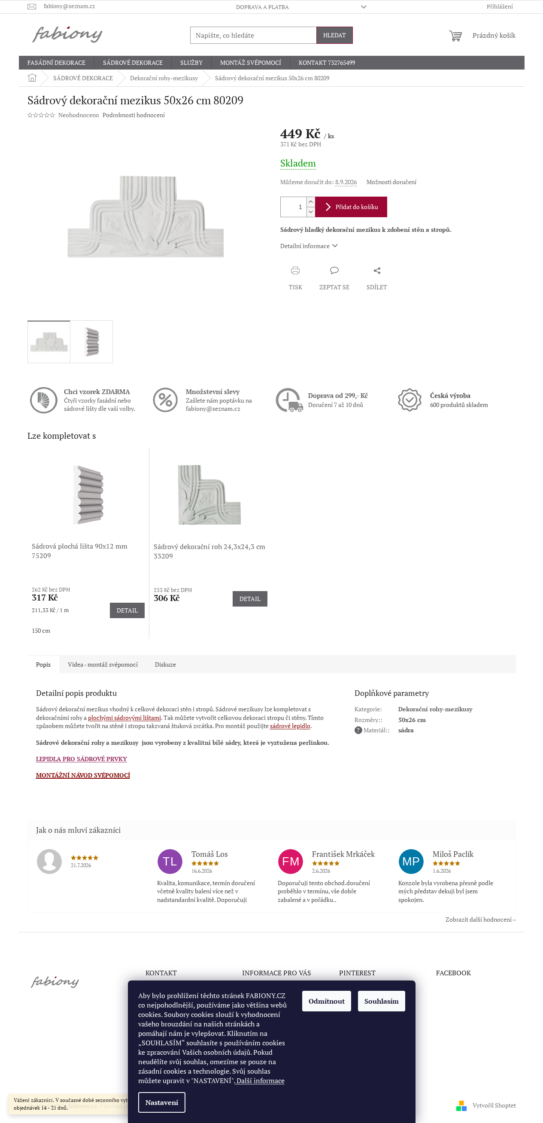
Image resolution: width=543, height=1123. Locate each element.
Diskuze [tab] (165, 664)
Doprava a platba (262, 7)
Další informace (260, 1080)
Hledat (334, 35)
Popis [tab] (43, 664)
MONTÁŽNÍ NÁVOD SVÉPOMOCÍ (83, 775)
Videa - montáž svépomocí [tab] (103, 664)
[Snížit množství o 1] (310, 212)
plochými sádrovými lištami (124, 717)
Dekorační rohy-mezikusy (435, 709)
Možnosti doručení (391, 182)
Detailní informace (305, 246)
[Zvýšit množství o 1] (310, 202)
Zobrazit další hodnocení (479, 919)
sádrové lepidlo (290, 726)
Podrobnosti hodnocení (134, 115)
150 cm (41, 630)
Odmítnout (327, 1001)
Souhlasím (381, 1001)
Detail (127, 610)
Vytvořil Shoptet (494, 1105)
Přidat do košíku (357, 207)
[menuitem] (56, 63)
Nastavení (162, 1102)
